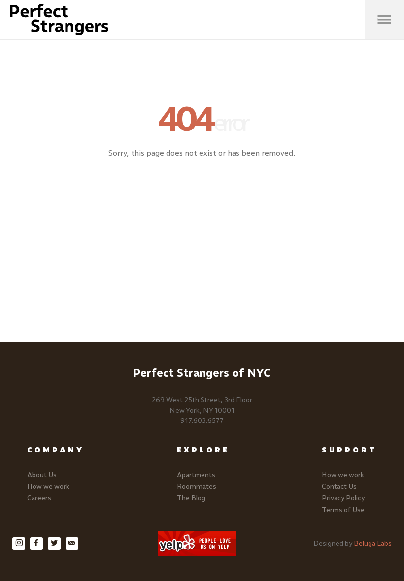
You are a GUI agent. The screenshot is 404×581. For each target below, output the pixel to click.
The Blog (191, 498)
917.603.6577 (202, 421)
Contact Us (339, 487)
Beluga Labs (373, 543)
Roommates (196, 487)
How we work (48, 487)
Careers (39, 498)
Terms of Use (343, 510)
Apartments (196, 475)
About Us (42, 475)
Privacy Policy (343, 498)
